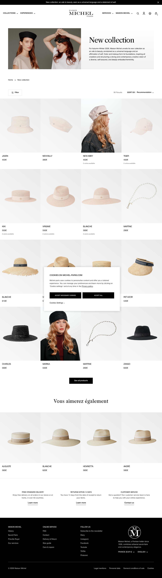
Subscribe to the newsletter (91, 531)
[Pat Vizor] (142, 267)
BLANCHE (87, 227)
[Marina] (60, 334)
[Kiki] (20, 196)
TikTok (82, 551)
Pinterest (84, 555)
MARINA (46, 364)
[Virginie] (60, 196)
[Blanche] (101, 196)
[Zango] (142, 334)
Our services (13, 543)
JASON (5, 156)
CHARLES (6, 364)
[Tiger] (142, 126)
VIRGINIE (46, 227)
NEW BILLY (47, 156)
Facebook (84, 543)
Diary (82, 535)
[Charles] (20, 334)
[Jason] (20, 126)
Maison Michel (20, 568)
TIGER (126, 156)
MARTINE (128, 227)
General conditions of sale (133, 568)
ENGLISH (141, 552)
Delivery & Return (50, 539)
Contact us (129, 503)
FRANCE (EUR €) (125, 552)
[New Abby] (101, 126)
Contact (46, 535)
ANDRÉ (127, 466)
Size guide (47, 543)
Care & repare (48, 547)
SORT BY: (131, 92)
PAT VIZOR (128, 297)
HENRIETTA (88, 466)
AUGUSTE (6, 466)
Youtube (83, 547)
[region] (82, 289)
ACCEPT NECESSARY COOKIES (65, 295)
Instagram (84, 539)
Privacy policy (87, 286)
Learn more (33, 503)
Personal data (114, 568)
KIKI (3, 227)
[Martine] (142, 196)
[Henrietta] (101, 437)
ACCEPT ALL (98, 295)
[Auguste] (20, 437)
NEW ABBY (88, 156)
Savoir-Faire (13, 535)
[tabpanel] (81, 442)
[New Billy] (60, 126)
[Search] (137, 13)
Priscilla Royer (14, 539)
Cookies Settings (56, 303)
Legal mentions (100, 568)
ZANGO (127, 364)
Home (10, 80)
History (11, 531)
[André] (142, 437)
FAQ (44, 531)
